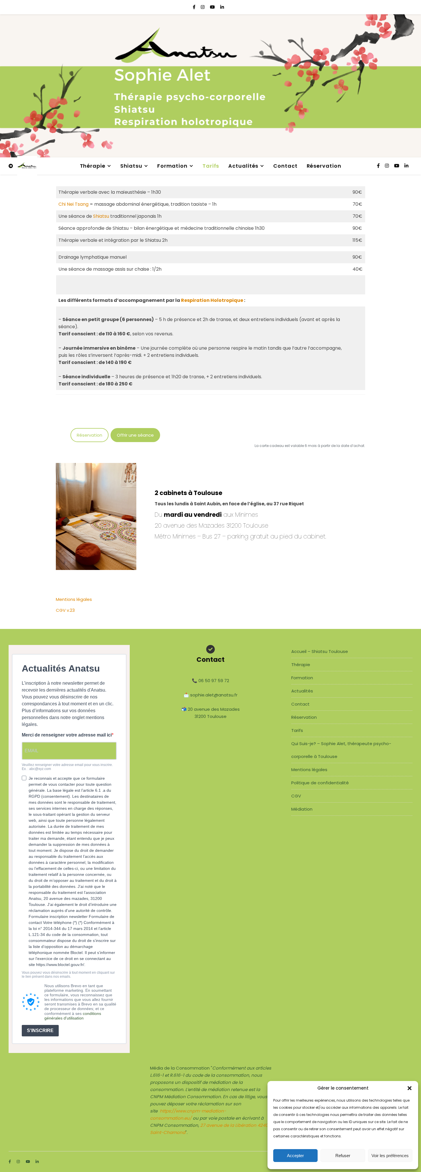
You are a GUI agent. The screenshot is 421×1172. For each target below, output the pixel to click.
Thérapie (92, 165)
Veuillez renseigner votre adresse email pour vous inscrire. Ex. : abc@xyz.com (67, 767)
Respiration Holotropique (212, 300)
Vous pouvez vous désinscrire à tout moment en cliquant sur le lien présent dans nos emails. (68, 975)
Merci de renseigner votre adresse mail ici (67, 734)
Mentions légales (74, 599)
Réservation (324, 165)
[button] (409, 1088)
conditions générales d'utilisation (72, 1015)
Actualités (243, 165)
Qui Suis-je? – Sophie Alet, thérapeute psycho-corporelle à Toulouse (341, 750)
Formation (172, 165)
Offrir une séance (135, 435)
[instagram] (203, 7)
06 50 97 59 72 (213, 681)
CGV (296, 796)
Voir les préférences (390, 1155)
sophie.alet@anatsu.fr (213, 695)
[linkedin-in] (222, 7)
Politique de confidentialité (320, 783)
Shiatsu (131, 165)
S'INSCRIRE (40, 1030)
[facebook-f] (194, 7)
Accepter (295, 1155)
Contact (285, 165)
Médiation (301, 809)
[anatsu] (27, 166)
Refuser (342, 1155)
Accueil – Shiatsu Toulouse (319, 651)
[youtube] (213, 7)
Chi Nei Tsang (73, 204)
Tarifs (210, 165)
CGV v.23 (65, 610)
